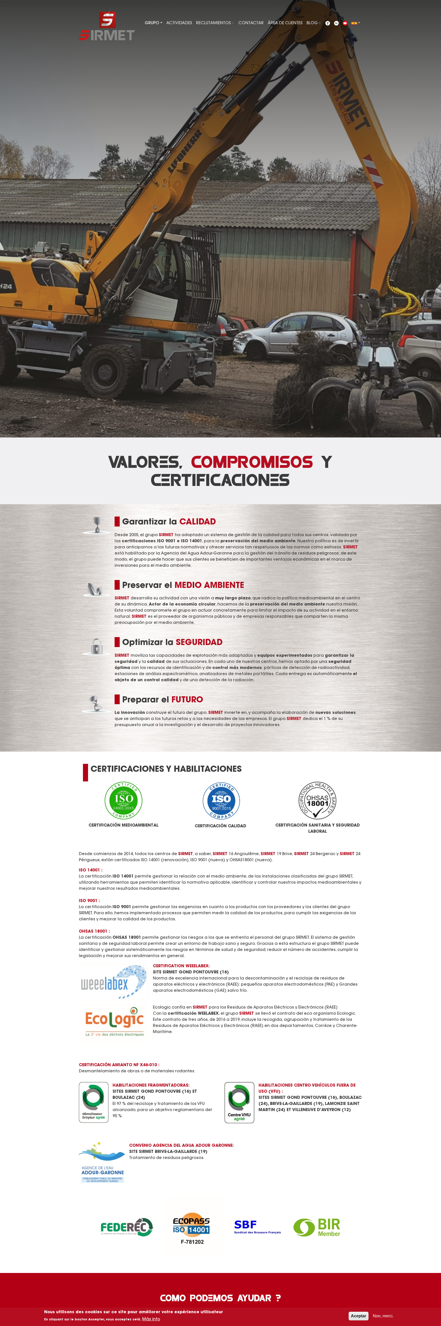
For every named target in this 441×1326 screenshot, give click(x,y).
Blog (312, 22)
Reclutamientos (213, 22)
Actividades (179, 22)
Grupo (152, 22)
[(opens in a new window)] (327, 23)
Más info (151, 1318)
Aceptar (358, 1316)
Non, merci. (383, 1316)
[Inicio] (107, 22)
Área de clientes (285, 22)
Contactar (251, 22)
